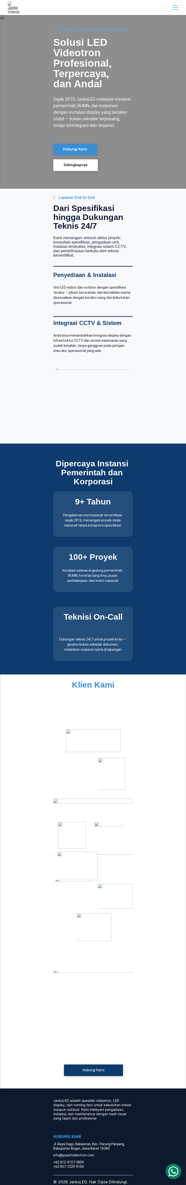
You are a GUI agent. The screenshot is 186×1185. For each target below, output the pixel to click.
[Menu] (175, 7)
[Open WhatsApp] (173, 1171)
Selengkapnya (75, 165)
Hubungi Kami (75, 149)
